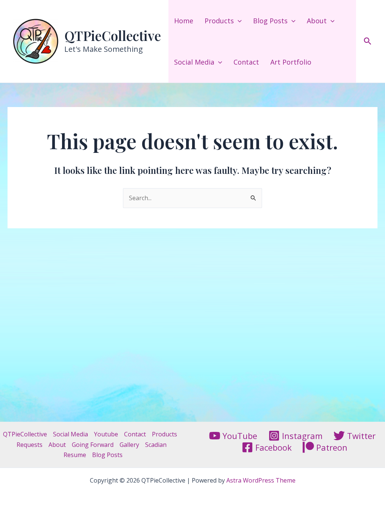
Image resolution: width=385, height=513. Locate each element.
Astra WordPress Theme (261, 480)
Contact (246, 61)
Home (183, 20)
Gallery (129, 445)
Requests (29, 445)
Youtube (106, 434)
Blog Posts (270, 20)
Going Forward (93, 445)
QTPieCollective (112, 35)
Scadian (156, 445)
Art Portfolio (290, 61)
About (317, 20)
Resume (75, 455)
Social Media (194, 61)
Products (219, 20)
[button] (238, 21)
